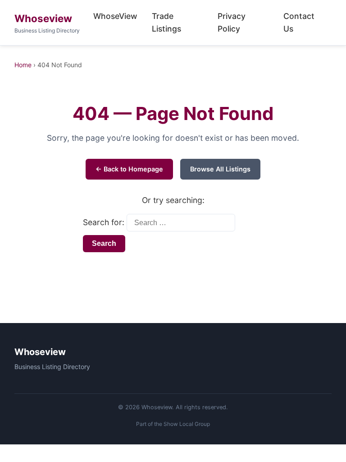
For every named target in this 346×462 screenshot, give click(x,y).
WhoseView (115, 16)
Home (23, 65)
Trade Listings (166, 22)
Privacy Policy (232, 22)
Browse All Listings (220, 169)
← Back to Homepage (129, 169)
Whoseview (43, 18)
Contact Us (298, 22)
